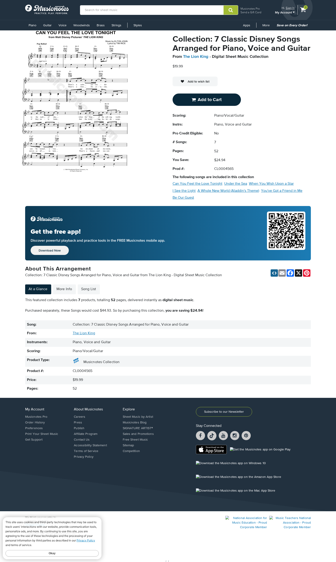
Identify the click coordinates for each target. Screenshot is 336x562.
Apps (246, 25)
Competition (131, 451)
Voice (63, 25)
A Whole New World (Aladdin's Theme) (228, 191)
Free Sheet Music (135, 439)
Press (78, 422)
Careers (79, 416)
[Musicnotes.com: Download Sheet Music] (47, 9)
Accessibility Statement (90, 445)
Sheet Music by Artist (138, 416)
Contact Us (82, 439)
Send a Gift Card (250, 12)
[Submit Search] (231, 10)
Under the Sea (235, 184)
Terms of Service (86, 451)
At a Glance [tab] (38, 289)
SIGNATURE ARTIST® (138, 428)
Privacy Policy (83, 456)
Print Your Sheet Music (41, 434)
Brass (101, 25)
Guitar (47, 25)
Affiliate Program (85, 434)
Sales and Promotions (138, 434)
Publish (79, 428)
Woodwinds (81, 25)
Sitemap (128, 445)
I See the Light (184, 191)
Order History (35, 422)
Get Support (34, 439)
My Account (284, 12)
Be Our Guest (183, 198)
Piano (32, 25)
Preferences (34, 428)
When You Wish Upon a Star (271, 184)
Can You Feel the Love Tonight (197, 184)
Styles (137, 25)
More (267, 27)
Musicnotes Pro (250, 8)
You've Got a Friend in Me (281, 191)
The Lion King (195, 57)
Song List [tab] (88, 289)
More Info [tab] (64, 289)
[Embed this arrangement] (274, 273)
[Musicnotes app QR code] (286, 233)
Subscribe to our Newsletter (224, 411)
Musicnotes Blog (135, 422)
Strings (116, 25)
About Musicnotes (88, 409)
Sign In (290, 8)
